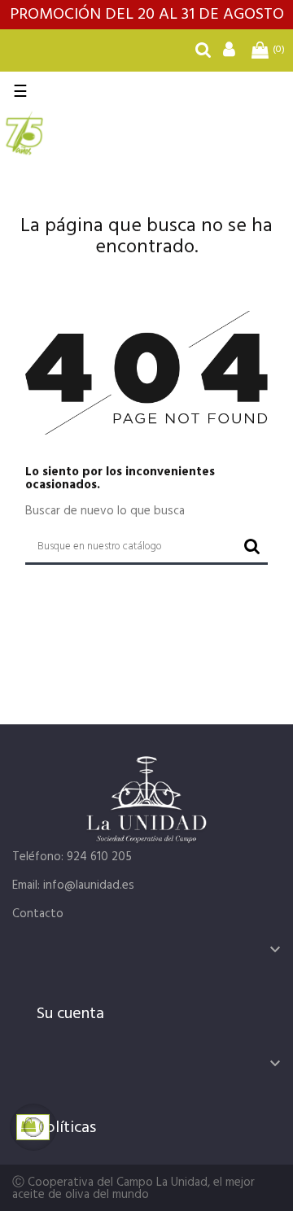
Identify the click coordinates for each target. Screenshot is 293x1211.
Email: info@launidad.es (73, 885)
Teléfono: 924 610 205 (72, 857)
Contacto (37, 914)
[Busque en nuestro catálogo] (203, 53)
